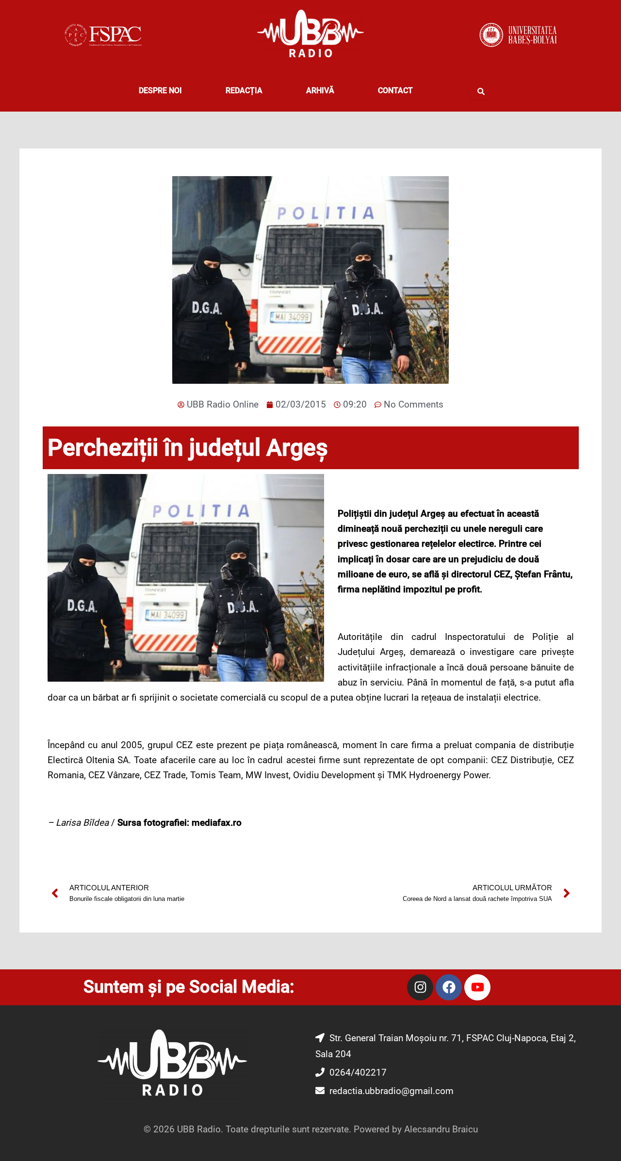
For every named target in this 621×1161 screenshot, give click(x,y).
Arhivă (320, 90)
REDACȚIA (244, 90)
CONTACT (395, 90)
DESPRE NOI (160, 90)
